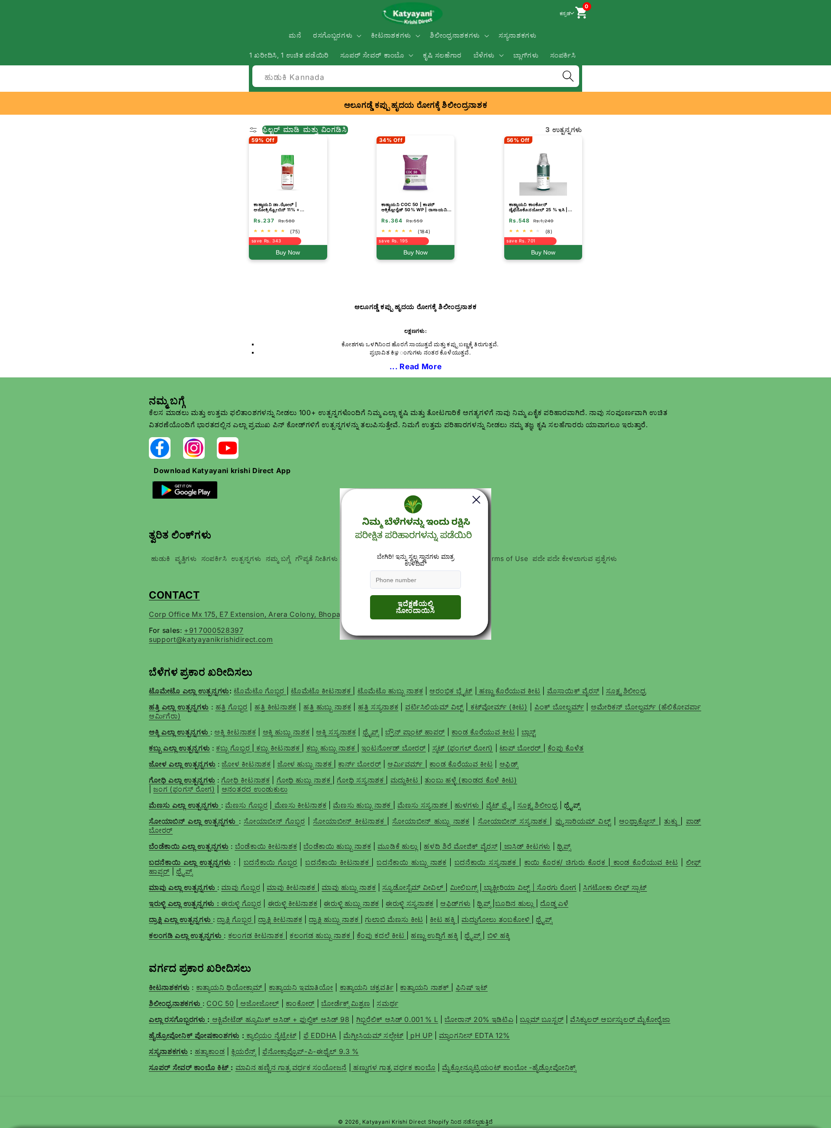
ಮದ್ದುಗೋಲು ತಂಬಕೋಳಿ (496, 919)
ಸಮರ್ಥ (387, 1003)
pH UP (420, 1035)
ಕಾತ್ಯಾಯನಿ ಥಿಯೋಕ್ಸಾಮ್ (230, 987)
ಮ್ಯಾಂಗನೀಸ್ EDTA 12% (474, 1035)
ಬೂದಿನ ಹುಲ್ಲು (515, 903)
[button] (336, 35)
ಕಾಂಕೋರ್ (300, 1003)
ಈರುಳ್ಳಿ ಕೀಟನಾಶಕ (293, 903)
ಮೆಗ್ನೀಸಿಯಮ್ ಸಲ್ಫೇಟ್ (373, 1035)
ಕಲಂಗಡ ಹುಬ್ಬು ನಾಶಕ (321, 935)
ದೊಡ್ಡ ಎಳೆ (554, 903)
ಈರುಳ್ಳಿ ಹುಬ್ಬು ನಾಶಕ (351, 903)
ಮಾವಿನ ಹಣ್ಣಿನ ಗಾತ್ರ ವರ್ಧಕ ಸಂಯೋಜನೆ (291, 1067)
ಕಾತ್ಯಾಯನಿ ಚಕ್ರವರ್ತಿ (367, 987)
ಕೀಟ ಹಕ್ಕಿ (443, 919)
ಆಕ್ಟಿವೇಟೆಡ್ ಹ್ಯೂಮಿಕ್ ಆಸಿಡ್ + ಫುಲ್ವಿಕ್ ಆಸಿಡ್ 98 (281, 1019)
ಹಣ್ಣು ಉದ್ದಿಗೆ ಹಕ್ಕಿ (434, 935)
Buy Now (288, 252)
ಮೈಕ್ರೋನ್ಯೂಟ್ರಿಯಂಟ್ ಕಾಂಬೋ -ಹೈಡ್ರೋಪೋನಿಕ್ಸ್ (509, 1067)
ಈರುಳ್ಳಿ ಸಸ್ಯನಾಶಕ (410, 903)
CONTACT (174, 595)
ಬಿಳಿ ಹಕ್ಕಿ (498, 935)
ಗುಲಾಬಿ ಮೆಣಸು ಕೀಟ (394, 919)
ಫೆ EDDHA (320, 1035)
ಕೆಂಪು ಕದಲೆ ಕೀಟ (381, 935)
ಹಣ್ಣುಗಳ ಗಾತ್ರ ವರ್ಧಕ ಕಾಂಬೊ (393, 1067)
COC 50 (220, 1003)
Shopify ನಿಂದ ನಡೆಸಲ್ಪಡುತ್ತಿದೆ (460, 1121)
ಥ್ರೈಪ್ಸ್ (544, 919)
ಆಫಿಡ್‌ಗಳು (455, 903)
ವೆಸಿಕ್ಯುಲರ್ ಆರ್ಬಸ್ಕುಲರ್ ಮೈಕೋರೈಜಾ (620, 1019)
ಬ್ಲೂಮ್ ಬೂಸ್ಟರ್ (542, 1019)
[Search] (567, 76)
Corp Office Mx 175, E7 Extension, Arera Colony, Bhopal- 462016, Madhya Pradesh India (301, 614)
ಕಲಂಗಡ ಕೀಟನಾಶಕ (256, 935)
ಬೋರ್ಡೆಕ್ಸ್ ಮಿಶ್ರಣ (345, 1003)
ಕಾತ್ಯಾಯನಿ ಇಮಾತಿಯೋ (301, 987)
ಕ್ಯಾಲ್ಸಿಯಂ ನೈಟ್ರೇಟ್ (271, 1035)
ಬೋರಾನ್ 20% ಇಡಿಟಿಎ (478, 1019)
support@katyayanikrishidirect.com (211, 639)
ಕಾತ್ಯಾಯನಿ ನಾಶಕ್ (425, 987)
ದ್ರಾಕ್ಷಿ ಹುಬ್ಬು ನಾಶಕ (335, 919)
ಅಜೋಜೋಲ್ (258, 1003)
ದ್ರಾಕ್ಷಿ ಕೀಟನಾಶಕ (280, 919)
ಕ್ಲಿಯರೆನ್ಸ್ (243, 1051)
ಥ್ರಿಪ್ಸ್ (485, 903)
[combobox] (416, 75)
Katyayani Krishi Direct (394, 1121)
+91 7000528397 (213, 630)
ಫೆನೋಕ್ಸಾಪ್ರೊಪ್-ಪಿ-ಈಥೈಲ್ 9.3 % (310, 1051)
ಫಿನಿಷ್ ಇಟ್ (472, 987)
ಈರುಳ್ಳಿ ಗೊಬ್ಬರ (241, 903)
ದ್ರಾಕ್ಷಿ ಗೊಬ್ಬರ (235, 919)
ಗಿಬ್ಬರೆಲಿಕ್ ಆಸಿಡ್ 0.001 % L (397, 1019)
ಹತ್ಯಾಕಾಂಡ (210, 1051)
